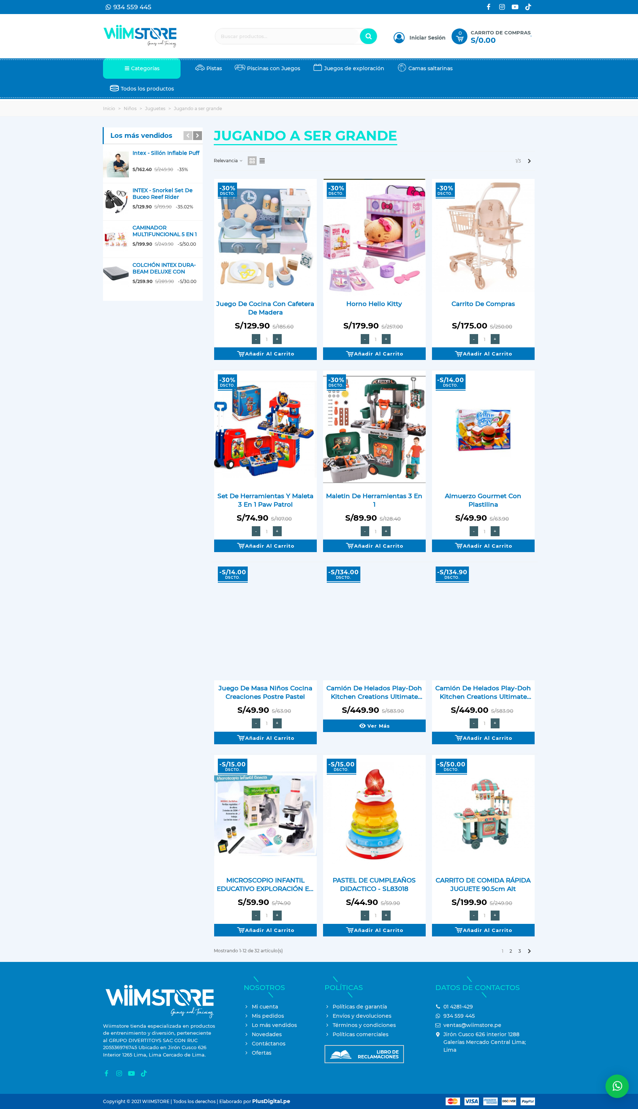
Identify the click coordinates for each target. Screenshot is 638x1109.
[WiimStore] (140, 36)
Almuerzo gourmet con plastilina (483, 500)
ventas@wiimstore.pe (472, 1025)
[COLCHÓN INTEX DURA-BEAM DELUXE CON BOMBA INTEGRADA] (116, 276)
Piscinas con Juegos (273, 68)
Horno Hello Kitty (374, 303)
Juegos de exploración (354, 68)
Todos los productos (147, 88)
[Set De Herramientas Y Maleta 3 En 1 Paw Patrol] (265, 429)
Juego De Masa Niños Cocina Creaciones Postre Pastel (265, 692)
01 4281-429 (458, 1006)
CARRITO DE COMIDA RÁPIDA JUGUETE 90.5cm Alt (483, 884)
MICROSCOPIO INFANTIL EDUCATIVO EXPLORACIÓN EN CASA (265, 885)
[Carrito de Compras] (483, 237)
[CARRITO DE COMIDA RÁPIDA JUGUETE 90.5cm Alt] (483, 813)
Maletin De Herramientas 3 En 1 (374, 500)
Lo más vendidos (274, 1025)
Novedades (267, 1034)
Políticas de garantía (360, 1006)
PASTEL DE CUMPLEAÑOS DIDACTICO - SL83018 (374, 884)
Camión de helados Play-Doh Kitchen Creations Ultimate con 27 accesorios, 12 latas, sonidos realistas (374, 692)
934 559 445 (459, 1016)
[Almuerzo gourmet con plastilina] (483, 429)
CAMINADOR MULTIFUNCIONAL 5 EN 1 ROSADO (165, 234)
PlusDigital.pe (271, 1101)
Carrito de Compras (483, 303)
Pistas (214, 68)
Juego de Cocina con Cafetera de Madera (265, 308)
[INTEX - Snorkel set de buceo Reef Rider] (116, 202)
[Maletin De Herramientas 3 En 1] (374, 429)
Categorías (145, 68)
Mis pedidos (268, 1016)
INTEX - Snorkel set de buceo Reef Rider (163, 193)
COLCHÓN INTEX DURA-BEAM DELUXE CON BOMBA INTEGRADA (164, 272)
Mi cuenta (265, 1006)
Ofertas (261, 1053)
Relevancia (226, 160)
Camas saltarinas (430, 68)
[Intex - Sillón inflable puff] (116, 164)
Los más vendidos (141, 136)
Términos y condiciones (364, 1025)
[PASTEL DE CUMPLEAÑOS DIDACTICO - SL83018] (374, 813)
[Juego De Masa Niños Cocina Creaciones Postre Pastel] (265, 621)
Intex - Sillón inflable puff (166, 153)
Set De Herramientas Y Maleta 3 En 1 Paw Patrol (265, 500)
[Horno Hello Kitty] (374, 237)
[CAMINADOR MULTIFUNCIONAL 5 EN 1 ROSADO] (116, 239)
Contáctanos (268, 1043)
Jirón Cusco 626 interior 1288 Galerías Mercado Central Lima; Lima (484, 1042)
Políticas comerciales (360, 1034)
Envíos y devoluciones (362, 1016)
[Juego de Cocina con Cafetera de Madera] (265, 237)
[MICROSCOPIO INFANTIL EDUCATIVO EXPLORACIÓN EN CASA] (265, 813)
